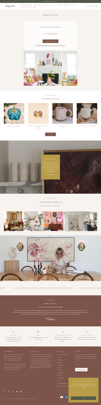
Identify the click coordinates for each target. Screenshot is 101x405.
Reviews (59, 367)
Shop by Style (48, 5)
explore (50, 134)
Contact (59, 357)
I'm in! (83, 398)
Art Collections (58, 5)
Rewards (59, 375)
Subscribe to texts (61, 373)
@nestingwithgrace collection (63, 386)
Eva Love (59, 380)
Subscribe (81, 369)
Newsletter (59, 360)
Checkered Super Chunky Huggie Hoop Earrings (38, 126)
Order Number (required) (50, 34)
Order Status (60, 365)
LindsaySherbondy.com (62, 383)
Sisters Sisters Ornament (14, 125)
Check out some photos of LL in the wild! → (50, 206)
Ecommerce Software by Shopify (27, 398)
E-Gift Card (60, 370)
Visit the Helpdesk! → (50, 174)
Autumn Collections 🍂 (26, 5)
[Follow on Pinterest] (13, 391)
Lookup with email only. (50, 45)
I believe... (75, 5)
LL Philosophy (49, 300)
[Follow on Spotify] (21, 391)
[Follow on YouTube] (17, 391)
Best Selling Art (38, 5)
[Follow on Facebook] (4, 391)
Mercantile (67, 5)
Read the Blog (60, 378)
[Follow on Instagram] (8, 391)
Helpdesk (59, 362)
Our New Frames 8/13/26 (63, 354)
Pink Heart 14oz (63, 125)
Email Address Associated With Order (50, 27)
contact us (22, 367)
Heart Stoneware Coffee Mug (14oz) (87, 125)
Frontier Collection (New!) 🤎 (28, 7)
